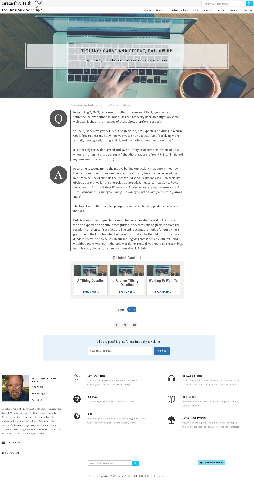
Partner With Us (213, 462)
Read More (90, 270)
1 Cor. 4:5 (97, 168)
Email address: (120, 351)
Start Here (161, 10)
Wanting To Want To (163, 281)
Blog (195, 10)
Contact (234, 10)
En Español (11, 453)
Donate (247, 10)
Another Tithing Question (127, 283)
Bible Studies (179, 10)
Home (147, 10)
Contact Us (12, 442)
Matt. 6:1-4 (137, 248)
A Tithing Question (91, 281)
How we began (39, 393)
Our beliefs (37, 400)
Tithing (132, 309)
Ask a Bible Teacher (86, 105)
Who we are (37, 386)
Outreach (207, 10)
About (221, 10)
